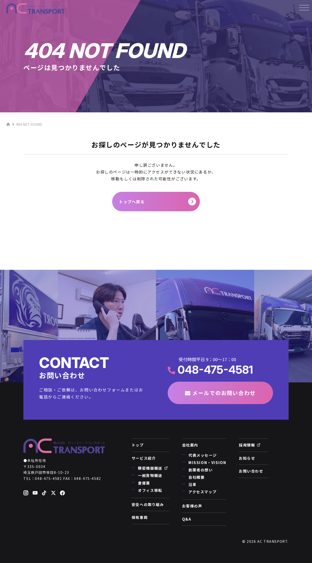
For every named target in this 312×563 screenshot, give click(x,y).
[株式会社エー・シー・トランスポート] (35, 8)
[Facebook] (62, 493)
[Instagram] (26, 493)
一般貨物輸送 (150, 475)
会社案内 (190, 444)
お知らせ (247, 458)
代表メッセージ (202, 455)
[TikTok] (44, 493)
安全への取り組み (148, 504)
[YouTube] (35, 493)
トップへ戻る (132, 201)
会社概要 (196, 477)
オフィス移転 (150, 490)
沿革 (192, 484)
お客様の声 (192, 505)
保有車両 (140, 517)
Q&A (186, 519)
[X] (53, 493)
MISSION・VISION (207, 462)
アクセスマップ (202, 491)
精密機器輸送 (150, 468)
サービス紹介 (144, 458)
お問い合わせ (251, 471)
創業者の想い (200, 469)
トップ (138, 444)
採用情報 (247, 444)
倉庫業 (144, 482)
